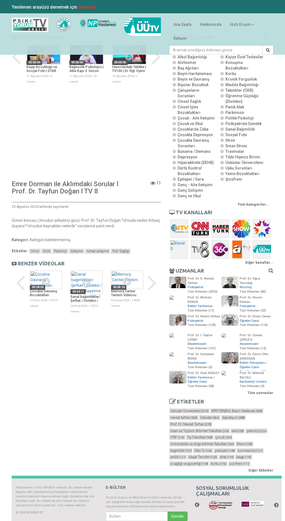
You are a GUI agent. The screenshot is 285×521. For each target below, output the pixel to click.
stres (227, 457)
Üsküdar (209, 417)
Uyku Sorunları (238, 168)
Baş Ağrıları (188, 68)
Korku (230, 73)
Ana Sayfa (182, 24)
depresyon (233, 417)
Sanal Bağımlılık (240, 129)
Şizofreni (233, 179)
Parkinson (234, 112)
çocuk (223, 437)
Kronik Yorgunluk (241, 79)
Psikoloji (60, 251)
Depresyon (187, 157)
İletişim (180, 38)
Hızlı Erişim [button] (240, 24)
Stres (230, 140)
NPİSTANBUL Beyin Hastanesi (236, 410)
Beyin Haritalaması (195, 73)
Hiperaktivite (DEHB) (196, 162)
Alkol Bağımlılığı (192, 57)
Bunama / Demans (194, 151)
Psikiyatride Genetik (243, 123)
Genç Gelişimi (190, 190)
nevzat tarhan (183, 417)
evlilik (178, 457)
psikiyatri (225, 450)
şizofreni (239, 463)
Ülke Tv (203, 450)
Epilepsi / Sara (191, 179)
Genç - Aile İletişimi (195, 185)
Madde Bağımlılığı (242, 85)
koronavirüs (250, 450)
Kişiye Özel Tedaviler (244, 57)
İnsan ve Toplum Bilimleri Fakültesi (199, 430)
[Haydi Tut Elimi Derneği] (252, 504)
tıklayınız (87, 7)
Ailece (244, 444)
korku (218, 463)
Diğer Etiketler (261, 470)
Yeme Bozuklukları (242, 173)
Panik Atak (234, 107)
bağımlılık (180, 450)
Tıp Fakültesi (199, 437)
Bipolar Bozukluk (193, 85)
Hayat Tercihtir (202, 457)
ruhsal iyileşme (98, 251)
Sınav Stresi (236, 146)
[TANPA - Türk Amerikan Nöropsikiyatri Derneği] (220, 505)
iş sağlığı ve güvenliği (189, 463)
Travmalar (234, 151)
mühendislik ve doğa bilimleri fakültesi (202, 444)
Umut (35, 251)
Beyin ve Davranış (193, 79)
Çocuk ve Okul (190, 123)
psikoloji (256, 430)
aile (238, 430)
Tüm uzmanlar (260, 393)
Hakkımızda (211, 24)
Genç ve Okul (189, 196)
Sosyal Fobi (236, 135)
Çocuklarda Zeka (193, 129)
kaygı (243, 457)
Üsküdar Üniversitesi (244, 162)
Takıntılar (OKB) (239, 90)
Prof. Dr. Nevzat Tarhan (190, 424)
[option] (43, 64)
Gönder (177, 516)
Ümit (46, 251)
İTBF (177, 437)
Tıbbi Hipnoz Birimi (242, 157)
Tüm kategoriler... (253, 204)
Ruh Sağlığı (120, 251)
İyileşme (76, 251)
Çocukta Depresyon (195, 135)
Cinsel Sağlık (189, 101)
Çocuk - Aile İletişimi (196, 118)
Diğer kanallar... (259, 262)
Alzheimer (187, 62)
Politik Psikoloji (239, 118)
